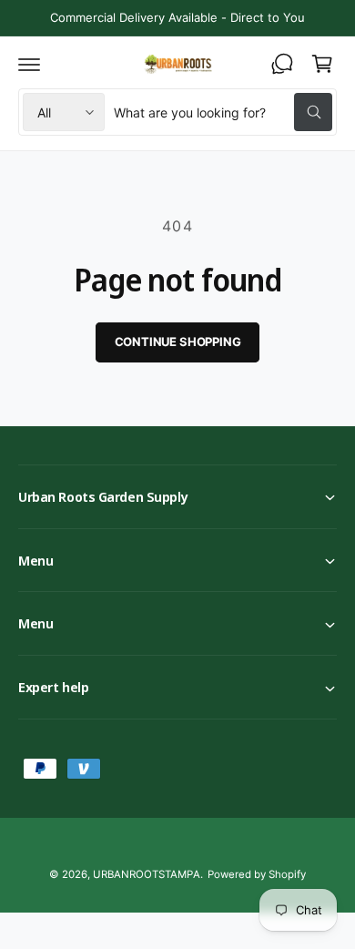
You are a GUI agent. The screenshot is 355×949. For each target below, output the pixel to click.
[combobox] (223, 112)
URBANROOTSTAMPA (146, 874)
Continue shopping (178, 341)
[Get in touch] (282, 64)
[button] (29, 64)
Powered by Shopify (257, 874)
